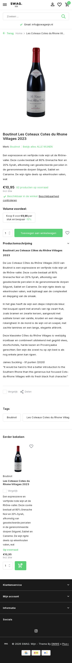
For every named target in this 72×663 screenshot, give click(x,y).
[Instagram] (36, 631)
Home (19, 33)
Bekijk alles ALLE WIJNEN (38, 146)
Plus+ (65, 643)
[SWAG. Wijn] (20, 4)
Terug (10, 33)
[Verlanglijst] (59, 4)
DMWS (55, 643)
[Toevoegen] (20, 565)
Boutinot (15, 146)
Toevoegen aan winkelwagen (38, 233)
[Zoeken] (63, 16)
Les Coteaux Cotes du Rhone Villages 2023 (16, 482)
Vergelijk (13, 391)
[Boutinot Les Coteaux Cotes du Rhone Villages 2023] (18, 458)
